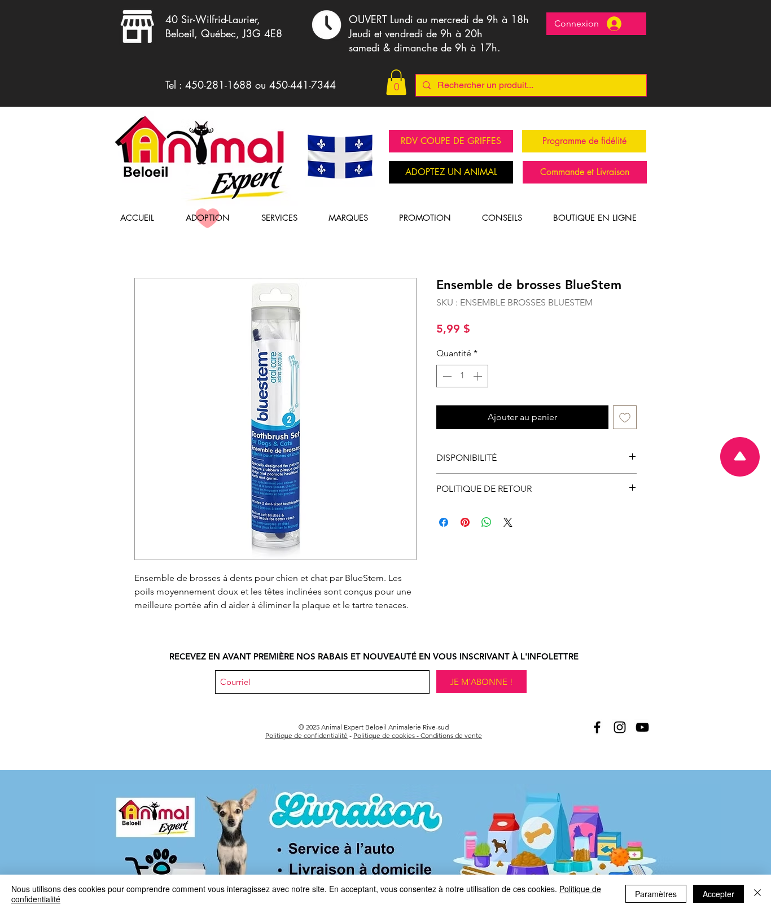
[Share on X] (508, 522)
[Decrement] (446, 376)
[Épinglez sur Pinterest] (465, 522)
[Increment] (479, 376)
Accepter (718, 893)
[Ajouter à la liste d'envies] (625, 417)
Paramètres (656, 893)
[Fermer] (757, 894)
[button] (396, 82)
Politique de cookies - (386, 735)
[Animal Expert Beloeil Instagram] (620, 727)
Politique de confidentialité (306, 735)
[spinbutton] (462, 376)
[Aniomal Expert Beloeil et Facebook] (597, 727)
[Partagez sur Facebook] (443, 522)
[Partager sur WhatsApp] (486, 522)
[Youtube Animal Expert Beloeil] (642, 727)
